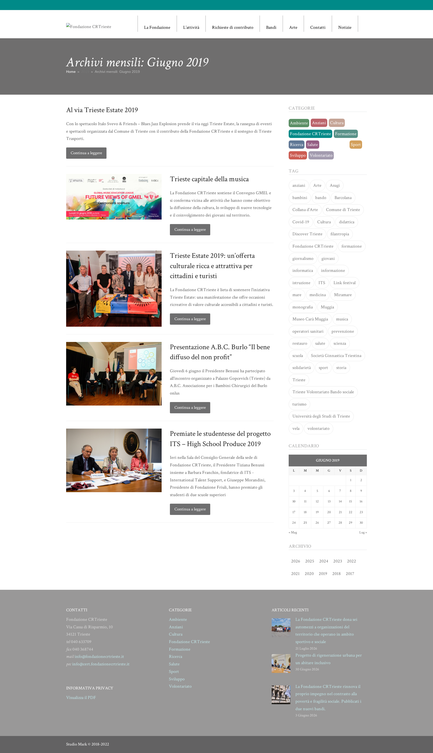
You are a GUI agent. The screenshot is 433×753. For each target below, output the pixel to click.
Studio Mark (76, 744)
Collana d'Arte (305, 210)
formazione (352, 246)
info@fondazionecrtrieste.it (99, 656)
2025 (309, 561)
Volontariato (321, 155)
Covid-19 (300, 222)
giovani (328, 258)
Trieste (298, 380)
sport (323, 367)
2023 (337, 561)
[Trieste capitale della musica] (114, 196)
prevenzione (343, 331)
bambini (299, 198)
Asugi (335, 185)
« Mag (293, 532)
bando (320, 198)
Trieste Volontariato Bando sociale (323, 392)
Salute (312, 144)
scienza (340, 343)
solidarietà (301, 367)
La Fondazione (157, 27)
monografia (302, 307)
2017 (350, 574)
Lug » (363, 532)
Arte (293, 27)
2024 (323, 561)
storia (341, 367)
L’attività (191, 27)
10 (293, 501)
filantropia (340, 234)
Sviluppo (298, 155)
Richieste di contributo (232, 27)
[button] (364, 24)
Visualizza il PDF (81, 697)
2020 (309, 574)
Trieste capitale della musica (209, 179)
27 (329, 522)
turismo (299, 404)
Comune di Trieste (343, 210)
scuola (297, 355)
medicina (317, 295)
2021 (295, 574)
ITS (321, 283)
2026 (295, 561)
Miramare (343, 295)
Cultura (337, 123)
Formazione (346, 134)
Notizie (345, 27)
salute (320, 343)
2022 (351, 561)
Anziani (319, 123)
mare (296, 295)
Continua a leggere (86, 153)
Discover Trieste (307, 234)
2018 (336, 574)
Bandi (271, 27)
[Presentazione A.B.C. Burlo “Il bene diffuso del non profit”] (114, 373)
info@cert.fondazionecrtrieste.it (101, 664)
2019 (323, 574)
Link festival (345, 283)
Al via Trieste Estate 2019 (102, 110)
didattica (346, 222)
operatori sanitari (307, 331)
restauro (299, 343)
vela (295, 428)
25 (305, 522)
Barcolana (343, 198)
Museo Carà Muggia (310, 319)
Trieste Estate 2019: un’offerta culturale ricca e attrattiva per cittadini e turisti (212, 266)
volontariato (318, 428)
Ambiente (299, 123)
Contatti (318, 27)
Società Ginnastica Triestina (336, 355)
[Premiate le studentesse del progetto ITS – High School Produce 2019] (114, 460)
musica (342, 319)
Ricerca (296, 144)
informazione (333, 270)
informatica (302, 270)
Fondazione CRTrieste (310, 134)
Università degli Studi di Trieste (321, 416)
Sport (356, 144)
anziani (298, 185)
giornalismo (302, 258)
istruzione (301, 283)
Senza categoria (334, 144)
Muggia (327, 307)
